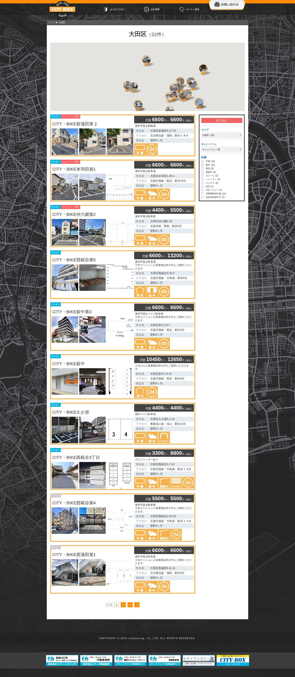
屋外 (210, 165)
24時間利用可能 (216, 193)
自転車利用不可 (215, 197)
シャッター (213, 179)
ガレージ (212, 176)
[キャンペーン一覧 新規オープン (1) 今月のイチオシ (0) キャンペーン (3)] (221, 150)
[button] (193, 84)
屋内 (210, 168)
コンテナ (212, 183)
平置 (210, 161)
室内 (210, 186)
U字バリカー (214, 190)
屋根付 (211, 172)
